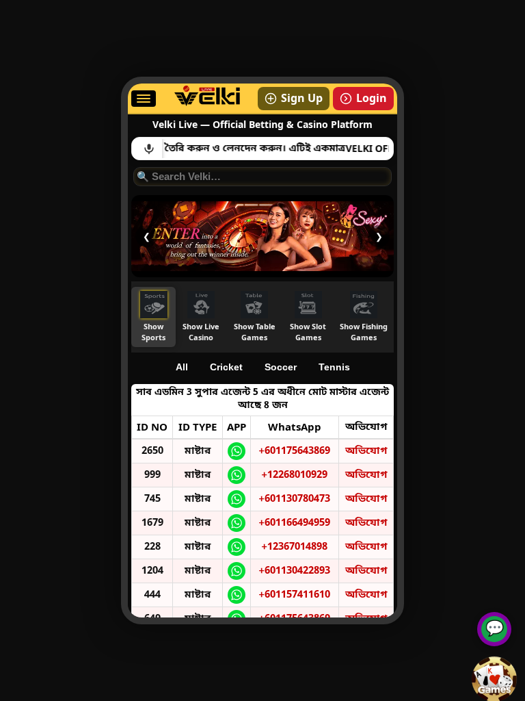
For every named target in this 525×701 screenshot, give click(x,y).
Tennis (334, 366)
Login (371, 99)
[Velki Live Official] (207, 103)
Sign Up (302, 99)
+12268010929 (294, 475)
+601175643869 (294, 451)
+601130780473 (294, 499)
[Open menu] (143, 98)
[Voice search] (149, 149)
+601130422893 (294, 571)
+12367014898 (294, 547)
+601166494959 (294, 523)
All (182, 366)
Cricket (226, 366)
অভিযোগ (366, 451)
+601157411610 (294, 595)
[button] (153, 317)
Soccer (281, 366)
